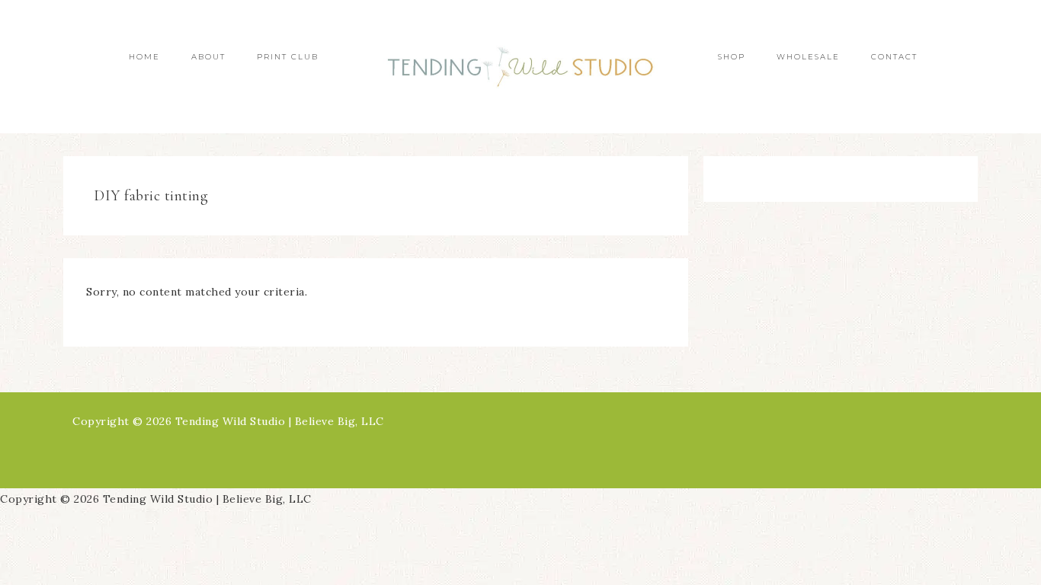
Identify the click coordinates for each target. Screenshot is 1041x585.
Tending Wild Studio (520, 66)
